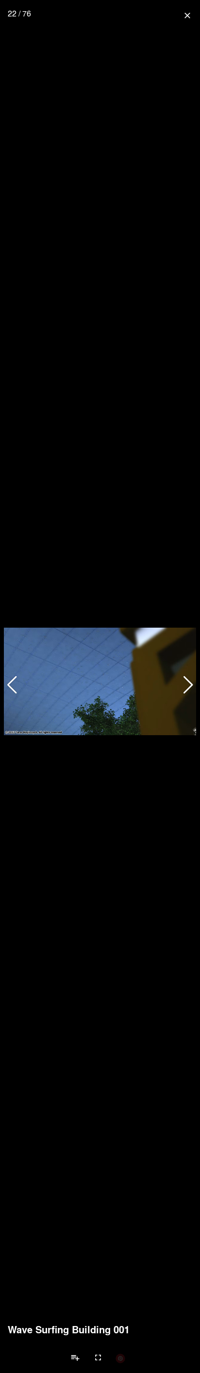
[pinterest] (120, 1358)
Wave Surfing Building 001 (69, 1329)
